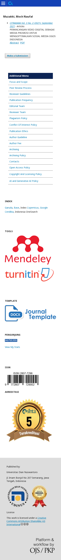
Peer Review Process (20, 87)
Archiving (14, 149)
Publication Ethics (18, 131)
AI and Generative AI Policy (23, 180)
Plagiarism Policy (18, 118)
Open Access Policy (19, 167)
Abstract (14, 42)
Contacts (14, 161)
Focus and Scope (18, 81)
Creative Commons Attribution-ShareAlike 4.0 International (26, 521)
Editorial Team (17, 106)
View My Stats (12, 347)
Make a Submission (17, 55)
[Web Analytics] (11, 340)
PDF (22, 42)
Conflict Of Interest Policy (23, 124)
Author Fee (15, 143)
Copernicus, (33, 207)
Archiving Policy (17, 155)
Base (16, 207)
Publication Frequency (21, 100)
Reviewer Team (17, 112)
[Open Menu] (3, 3)
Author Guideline (18, 137)
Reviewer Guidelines (19, 93)
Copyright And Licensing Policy (25, 174)
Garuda (9, 207)
